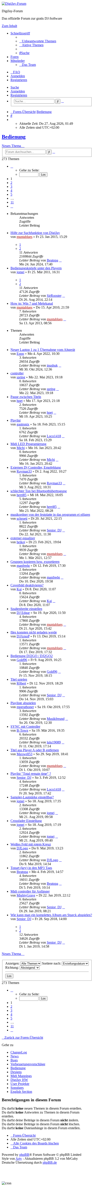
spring (21, 377)
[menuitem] (37, 41)
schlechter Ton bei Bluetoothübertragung (38, 491)
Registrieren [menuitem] (18, 80)
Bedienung (14, 137)
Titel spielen (18, 679)
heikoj (21, 542)
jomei (20, 272)
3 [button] (11, 186)
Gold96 (22, 660)
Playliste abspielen (23, 703)
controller (17, 373)
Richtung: (12, 967)
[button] (11, 166)
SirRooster (54, 295)
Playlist (15, 420)
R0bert (21, 683)
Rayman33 (24, 471)
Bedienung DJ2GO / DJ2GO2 (31, 656)
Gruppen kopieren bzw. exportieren (34, 562)
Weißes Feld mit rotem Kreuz (30, 844)
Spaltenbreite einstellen (26, 609)
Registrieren (18, 95)
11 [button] (12, 202)
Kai (19, 589)
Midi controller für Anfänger (30, 891)
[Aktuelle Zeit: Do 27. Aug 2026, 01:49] (11, 119)
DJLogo (22, 848)
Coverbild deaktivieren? (27, 585)
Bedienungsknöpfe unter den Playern (36, 268)
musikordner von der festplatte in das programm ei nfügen (50, 514)
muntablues (24, 237)
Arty (19, 1158)
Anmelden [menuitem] (17, 76)
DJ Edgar (23, 613)
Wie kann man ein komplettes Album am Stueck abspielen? (51, 915)
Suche (14, 87)
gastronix (23, 424)
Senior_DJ (54, 530)
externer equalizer (22, 538)
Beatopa (52, 260)
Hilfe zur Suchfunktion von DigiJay (35, 233)
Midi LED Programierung (28, 444)
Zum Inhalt (9, 26)
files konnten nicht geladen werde (33, 632)
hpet (20, 401)
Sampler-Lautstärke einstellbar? (32, 797)
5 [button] (11, 194)
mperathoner (25, 707)
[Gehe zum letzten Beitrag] (60, 260)
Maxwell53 (24, 754)
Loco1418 (54, 436)
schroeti (22, 518)
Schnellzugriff (20, 33)
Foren (14, 57)
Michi (21, 448)
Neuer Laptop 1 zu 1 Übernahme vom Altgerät (42, 350)
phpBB (24, 1154)
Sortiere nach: (52, 963)
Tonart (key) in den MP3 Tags (31, 868)
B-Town (22, 730)
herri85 (21, 495)
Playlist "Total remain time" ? (30, 773)
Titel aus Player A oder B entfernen (34, 750)
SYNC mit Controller (25, 726)
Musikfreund (55, 719)
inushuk (52, 365)
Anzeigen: (12, 963)
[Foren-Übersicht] (14, 3)
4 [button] (11, 190)
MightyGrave (26, 895)
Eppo (20, 353)
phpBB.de (50, 1162)
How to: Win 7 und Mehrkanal (31, 303)
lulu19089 (54, 742)
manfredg (23, 565)
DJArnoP (23, 636)
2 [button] (11, 182)
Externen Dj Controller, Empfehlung (35, 467)
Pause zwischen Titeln (25, 397)
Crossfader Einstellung (26, 821)
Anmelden (17, 91)
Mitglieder (17, 61)
